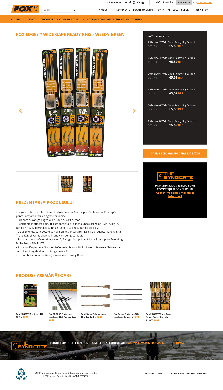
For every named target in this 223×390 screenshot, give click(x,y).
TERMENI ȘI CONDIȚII (154, 373)
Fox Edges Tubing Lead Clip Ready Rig (93, 315)
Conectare (184, 2)
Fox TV (160, 9)
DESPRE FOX (201, 9)
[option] (77, 106)
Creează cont (204, 2)
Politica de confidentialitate (189, 373)
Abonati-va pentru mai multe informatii (175, 194)
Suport (185, 9)
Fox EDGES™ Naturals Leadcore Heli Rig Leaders (62, 315)
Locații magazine (143, 9)
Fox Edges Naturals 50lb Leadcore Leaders (126, 315)
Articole (173, 9)
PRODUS (103, 9)
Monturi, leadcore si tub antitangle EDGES (54, 19)
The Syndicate (121, 9)
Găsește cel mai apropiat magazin (175, 153)
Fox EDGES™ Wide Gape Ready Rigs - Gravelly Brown (158, 317)
